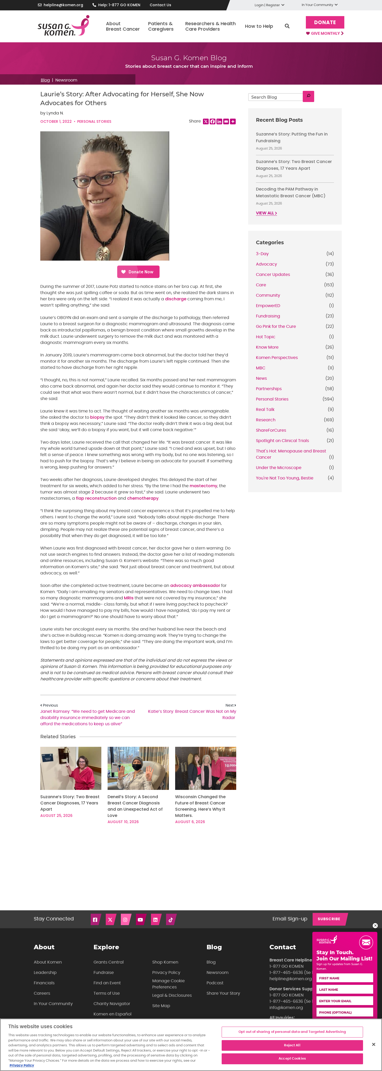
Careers (42, 993)
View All (265, 213)
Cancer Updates (273, 275)
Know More (267, 347)
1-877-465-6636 (286, 973)
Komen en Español (112, 1014)
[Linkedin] (219, 121)
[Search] (308, 96)
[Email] (226, 121)
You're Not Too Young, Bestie (284, 478)
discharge (175, 299)
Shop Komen (165, 962)
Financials (44, 983)
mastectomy (203, 486)
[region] (191, 1045)
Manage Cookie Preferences (168, 984)
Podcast (215, 983)
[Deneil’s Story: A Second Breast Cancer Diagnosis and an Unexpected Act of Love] (138, 768)
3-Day (262, 254)
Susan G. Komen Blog (189, 57)
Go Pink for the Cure (276, 326)
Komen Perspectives (277, 358)
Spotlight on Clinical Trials (282, 441)
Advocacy (266, 264)
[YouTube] (141, 919)
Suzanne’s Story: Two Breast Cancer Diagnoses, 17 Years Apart (70, 803)
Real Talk (265, 410)
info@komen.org (286, 1008)
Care (261, 285)
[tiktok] (171, 919)
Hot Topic (265, 337)
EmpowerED (268, 306)
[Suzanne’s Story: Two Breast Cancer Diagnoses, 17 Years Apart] (70, 768)
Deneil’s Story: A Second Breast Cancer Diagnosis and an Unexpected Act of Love (135, 806)
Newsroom (66, 80)
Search (287, 26)
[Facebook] (212, 121)
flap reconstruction (96, 498)
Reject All (292, 1045)
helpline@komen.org (63, 5)
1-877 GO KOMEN (286, 966)
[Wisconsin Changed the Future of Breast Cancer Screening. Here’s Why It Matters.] (205, 768)
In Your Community (53, 1004)
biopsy (97, 417)
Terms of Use (107, 993)
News (261, 378)
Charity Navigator (112, 1004)
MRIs (129, 598)
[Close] (373, 1044)
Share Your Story (223, 993)
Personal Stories (94, 121)
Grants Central (109, 962)
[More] (233, 121)
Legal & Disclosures (172, 995)
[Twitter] (111, 919)
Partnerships (269, 389)
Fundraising (268, 316)
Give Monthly (326, 34)
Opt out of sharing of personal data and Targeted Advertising (292, 1032)
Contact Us (160, 5)
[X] (206, 121)
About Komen (48, 962)
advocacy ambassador (195, 585)
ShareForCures (271, 430)
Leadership (45, 973)
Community (268, 295)
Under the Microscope (278, 468)
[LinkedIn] (156, 919)
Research (265, 420)
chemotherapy (143, 498)
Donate (325, 22)
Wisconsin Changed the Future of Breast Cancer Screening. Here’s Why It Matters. (200, 806)
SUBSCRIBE (329, 919)
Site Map (161, 1006)
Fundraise (104, 973)
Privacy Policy (166, 973)
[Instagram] (126, 919)
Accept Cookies (292, 1059)
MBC (260, 368)
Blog (45, 80)
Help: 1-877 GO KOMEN (119, 5)
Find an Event (107, 983)
